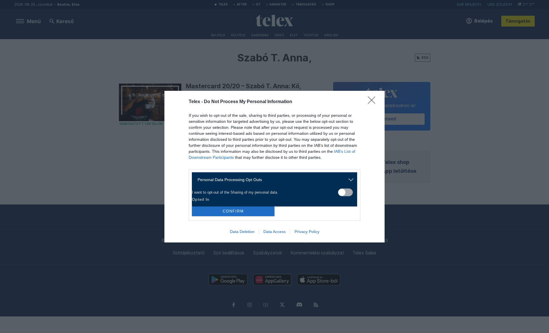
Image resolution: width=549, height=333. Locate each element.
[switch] (345, 192)
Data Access (274, 231)
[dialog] (274, 166)
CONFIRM (233, 211)
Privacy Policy (307, 231)
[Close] (373, 102)
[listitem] (272, 180)
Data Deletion (242, 231)
